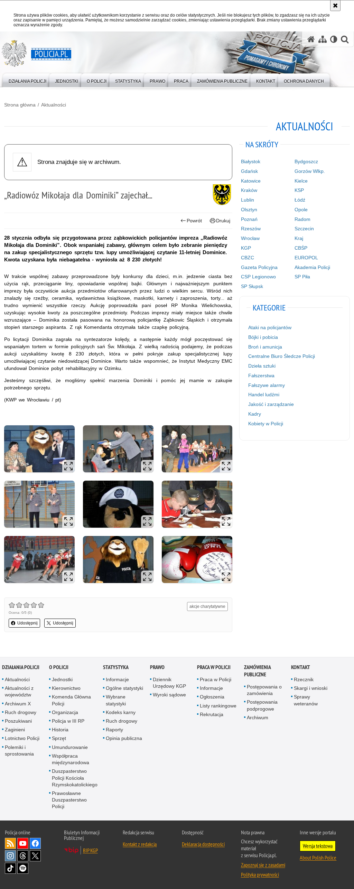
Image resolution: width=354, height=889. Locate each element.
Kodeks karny (121, 712)
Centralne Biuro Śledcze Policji (281, 356)
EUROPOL (306, 257)
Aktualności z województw (19, 691)
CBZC (247, 257)
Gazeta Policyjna (259, 267)
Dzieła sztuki (262, 366)
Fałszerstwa (261, 375)
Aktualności (53, 105)
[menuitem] (27, 79)
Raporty (114, 729)
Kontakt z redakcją (140, 844)
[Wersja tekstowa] (333, 39)
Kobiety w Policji (265, 423)
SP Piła (302, 276)
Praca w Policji (214, 667)
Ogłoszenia (212, 697)
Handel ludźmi (263, 394)
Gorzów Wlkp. (310, 171)
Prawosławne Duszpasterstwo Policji (69, 799)
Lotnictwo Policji (22, 738)
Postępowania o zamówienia (264, 690)
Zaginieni (15, 729)
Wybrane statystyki (116, 700)
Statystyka (116, 667)
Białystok (250, 161)
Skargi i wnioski (310, 688)
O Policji (58, 667)
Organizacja (65, 712)
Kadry (254, 414)
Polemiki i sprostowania (19, 750)
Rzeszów (251, 228)
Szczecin (304, 228)
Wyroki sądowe (169, 694)
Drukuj (223, 220)
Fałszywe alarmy (266, 385)
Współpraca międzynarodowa (70, 759)
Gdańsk (249, 171)
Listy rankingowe (218, 706)
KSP (299, 190)
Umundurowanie (70, 747)
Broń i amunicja (265, 347)
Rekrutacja (211, 714)
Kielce (301, 181)
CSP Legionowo (258, 276)
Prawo (157, 667)
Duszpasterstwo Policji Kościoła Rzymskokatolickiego (74, 777)
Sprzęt (59, 738)
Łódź (300, 200)
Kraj (299, 238)
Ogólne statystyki (124, 688)
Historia (60, 729)
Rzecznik (304, 679)
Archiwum (257, 717)
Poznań (249, 219)
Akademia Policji (312, 267)
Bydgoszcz (306, 161)
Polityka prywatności (260, 874)
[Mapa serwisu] (322, 39)
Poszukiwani (18, 721)
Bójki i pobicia (263, 337)
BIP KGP (90, 850)
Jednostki (62, 679)
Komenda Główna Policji (71, 700)
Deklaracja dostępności (203, 844)
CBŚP (301, 248)
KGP (246, 248)
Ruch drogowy (20, 712)
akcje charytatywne (207, 606)
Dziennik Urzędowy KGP (169, 683)
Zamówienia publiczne (257, 671)
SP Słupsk (252, 286)
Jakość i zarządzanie (271, 404)
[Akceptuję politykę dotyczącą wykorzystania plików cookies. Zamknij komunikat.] (335, 5)
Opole (301, 209)
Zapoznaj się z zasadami (263, 864)
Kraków (249, 190)
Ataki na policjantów (269, 327)
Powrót (194, 220)
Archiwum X (18, 703)
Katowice (251, 181)
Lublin (247, 200)
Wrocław (250, 238)
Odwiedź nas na (22, 843)
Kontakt (300, 667)
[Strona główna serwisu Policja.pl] (311, 39)
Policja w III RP (68, 721)
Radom (302, 219)
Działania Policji (20, 667)
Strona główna (20, 105)
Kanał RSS (10, 843)
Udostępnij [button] (27, 623)
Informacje (117, 679)
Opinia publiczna (124, 738)
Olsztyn (249, 209)
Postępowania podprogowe (262, 705)
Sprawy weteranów (306, 700)
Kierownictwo (66, 688)
